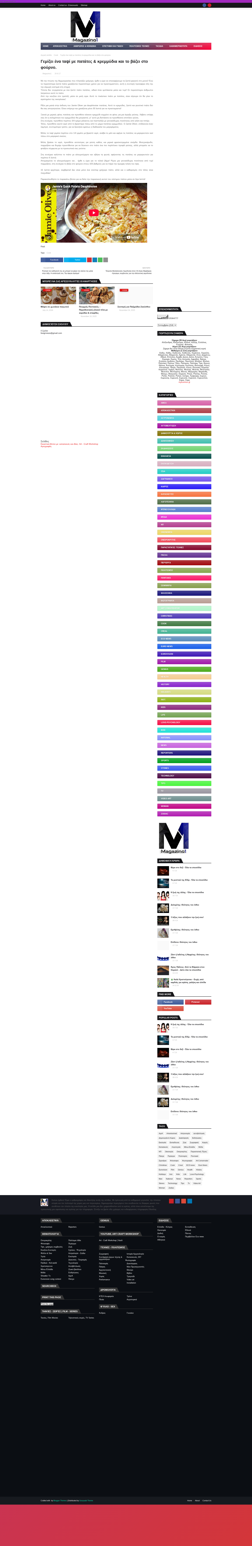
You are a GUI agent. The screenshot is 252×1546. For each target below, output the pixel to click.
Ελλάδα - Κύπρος (164, 1227)
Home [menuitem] (46, 46)
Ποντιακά (166, 578)
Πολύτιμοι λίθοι (74, 1240)
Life (163, 715)
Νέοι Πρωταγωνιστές (135, 1267)
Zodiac (164, 814)
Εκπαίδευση (167, 464)
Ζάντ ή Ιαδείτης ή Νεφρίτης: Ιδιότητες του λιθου (190, 956)
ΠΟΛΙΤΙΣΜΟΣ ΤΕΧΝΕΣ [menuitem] (139, 46)
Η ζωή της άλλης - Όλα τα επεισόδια (187, 892)
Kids (163, 707)
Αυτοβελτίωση (74, 1266)
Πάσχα (164, 555)
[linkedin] (189, 1201)
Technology (167, 776)
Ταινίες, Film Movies (49, 1318)
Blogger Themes (60, 1501)
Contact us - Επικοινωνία (68, 5)
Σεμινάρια (166, 585)
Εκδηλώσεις (167, 448)
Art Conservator (170, 608)
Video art (130, 1280)
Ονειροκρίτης (168, 540)
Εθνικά (188, 1230)
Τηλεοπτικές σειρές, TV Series (81, 1318)
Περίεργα (166, 563)
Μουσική (102, 1273)
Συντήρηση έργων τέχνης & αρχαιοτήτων (110, 1258)
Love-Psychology (170, 722)
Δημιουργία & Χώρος (172, 433)
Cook (56, 55)
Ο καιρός (161, 1236)
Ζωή (70, 1247)
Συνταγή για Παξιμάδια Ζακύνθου (134, 307)
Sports (165, 760)
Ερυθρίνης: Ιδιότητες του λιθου (185, 930)
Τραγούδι (131, 1276)
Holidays (166, 692)
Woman (164, 806)
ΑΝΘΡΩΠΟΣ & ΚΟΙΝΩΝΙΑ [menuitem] (85, 46)
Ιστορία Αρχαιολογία (135, 1254)
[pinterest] (209, 5)
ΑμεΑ (164, 403)
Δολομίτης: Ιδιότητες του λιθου (185, 905)
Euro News (167, 646)
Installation (131, 1283)
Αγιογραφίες (46, 446)
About (197, 1501)
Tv (162, 791)
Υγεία (43, 1256)
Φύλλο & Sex (46, 1253)
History (165, 684)
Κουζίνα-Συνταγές (48, 1250)
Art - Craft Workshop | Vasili (111, 1240)
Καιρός (164, 487)
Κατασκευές (167, 494)
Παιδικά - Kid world (49, 1263)
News (164, 745)
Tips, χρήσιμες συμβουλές (52, 1247)
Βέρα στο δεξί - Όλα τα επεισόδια (186, 867)
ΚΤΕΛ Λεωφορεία (106, 1296)
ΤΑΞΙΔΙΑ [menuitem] (159, 46)
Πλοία (101, 1299)
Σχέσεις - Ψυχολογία (77, 1250)
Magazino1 (47, 74)
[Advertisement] (97, 419)
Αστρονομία (167, 418)
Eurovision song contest (51, 1279)
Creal (164, 631)
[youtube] (170, 1008)
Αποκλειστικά (168, 410)
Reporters (167, 753)
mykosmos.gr (184, 382)
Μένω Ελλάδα (168, 509)
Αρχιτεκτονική (105, 1270)
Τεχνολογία (73, 1263)
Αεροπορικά (132, 1299)
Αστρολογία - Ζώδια (76, 1253)
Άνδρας (102, 1313)
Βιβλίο (129, 1273)
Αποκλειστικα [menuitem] (60, 46)
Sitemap (84, 5)
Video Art (166, 799)
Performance (104, 1280)
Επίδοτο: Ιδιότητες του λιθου (184, 942)
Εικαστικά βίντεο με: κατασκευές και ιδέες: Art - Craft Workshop (69, 444)
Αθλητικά (161, 1240)
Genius (164, 669)
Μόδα (164, 517)
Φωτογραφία (167, 601)
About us (51, 5)
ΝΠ (162, 525)
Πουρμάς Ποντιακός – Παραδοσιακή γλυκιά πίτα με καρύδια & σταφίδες (93, 310)
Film (163, 662)
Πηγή (43, 247)
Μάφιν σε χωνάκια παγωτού (55, 307)
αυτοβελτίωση (168, 426)
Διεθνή (160, 1233)
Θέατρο (130, 1270)
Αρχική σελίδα (46, 55)
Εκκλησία (166, 456)
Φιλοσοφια (166, 593)
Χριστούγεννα (46, 1266)
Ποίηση (102, 1267)
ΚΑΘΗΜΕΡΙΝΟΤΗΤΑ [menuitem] (178, 46)
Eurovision (167, 654)
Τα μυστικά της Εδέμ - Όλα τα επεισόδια (189, 880)
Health (164, 677)
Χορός (101, 1276)
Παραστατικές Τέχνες (172, 547)
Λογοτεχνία (167, 502)
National (165, 738)
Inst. (163, 700)
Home (43, 5)
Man (163, 730)
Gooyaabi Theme (86, 1501)
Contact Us (207, 1501)
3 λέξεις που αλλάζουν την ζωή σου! (187, 917)
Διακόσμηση (167, 441)
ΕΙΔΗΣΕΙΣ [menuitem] (198, 46)
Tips (163, 783)
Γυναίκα (130, 1313)
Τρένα (129, 1296)
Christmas (166, 616)
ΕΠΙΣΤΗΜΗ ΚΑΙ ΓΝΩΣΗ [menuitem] (112, 46)
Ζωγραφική (167, 479)
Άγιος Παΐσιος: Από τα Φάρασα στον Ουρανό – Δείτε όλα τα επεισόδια (187, 968)
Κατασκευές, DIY (134, 1257)
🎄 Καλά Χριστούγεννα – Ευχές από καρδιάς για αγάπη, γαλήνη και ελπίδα (188, 980)
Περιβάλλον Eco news (194, 1236)
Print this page (47, 1304)
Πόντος (188, 1233)
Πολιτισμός (167, 570)
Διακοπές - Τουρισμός (77, 1260)
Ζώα (163, 471)
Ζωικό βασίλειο (74, 1269)
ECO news (166, 639)
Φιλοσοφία (45, 1244)
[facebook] (204, 5)
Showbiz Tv (46, 1276)
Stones (165, 768)
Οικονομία (166, 532)
